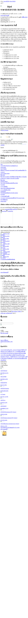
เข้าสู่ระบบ (3, 428)
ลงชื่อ (6, 428)
